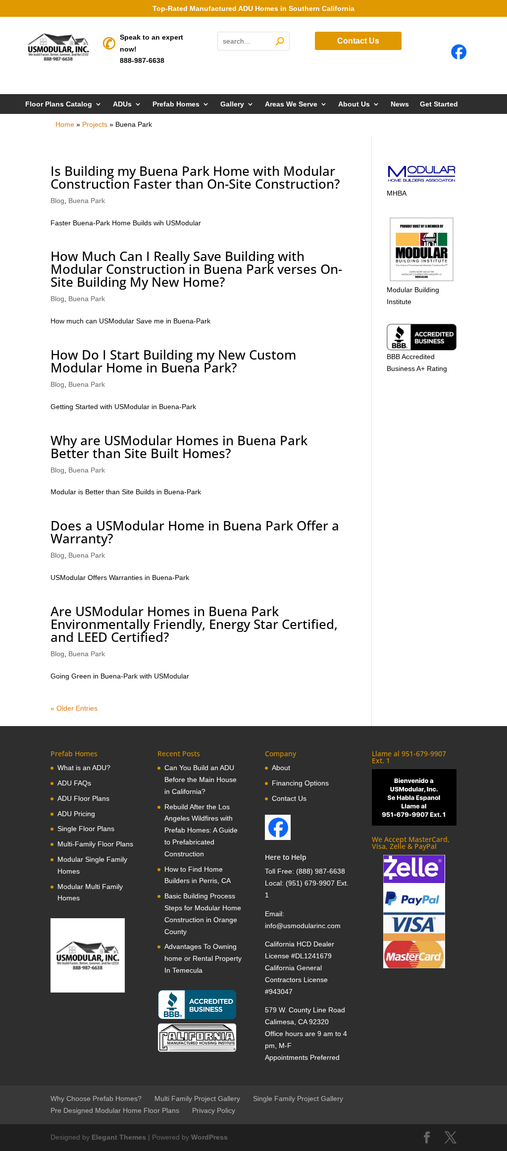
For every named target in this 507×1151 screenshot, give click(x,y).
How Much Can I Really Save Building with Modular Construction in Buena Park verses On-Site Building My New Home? (196, 269)
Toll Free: (280, 871)
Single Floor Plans (85, 829)
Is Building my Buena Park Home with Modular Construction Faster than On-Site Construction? (195, 177)
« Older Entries (74, 708)
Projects (94, 124)
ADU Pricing (76, 814)
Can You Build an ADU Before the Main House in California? (200, 779)
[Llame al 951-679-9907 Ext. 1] (414, 797)
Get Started (439, 104)
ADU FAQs (74, 783)
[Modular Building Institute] (421, 249)
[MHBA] (421, 181)
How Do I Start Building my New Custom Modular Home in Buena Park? (173, 361)
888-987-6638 (142, 60)
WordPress (209, 1137)
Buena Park (86, 201)
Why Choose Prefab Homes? (96, 1098)
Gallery (232, 104)
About (281, 768)
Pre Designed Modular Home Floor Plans (115, 1110)
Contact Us (358, 41)
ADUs (122, 104)
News (400, 104)
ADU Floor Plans (83, 798)
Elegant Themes (119, 1137)
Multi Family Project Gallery (197, 1098)
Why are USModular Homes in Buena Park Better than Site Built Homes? (179, 446)
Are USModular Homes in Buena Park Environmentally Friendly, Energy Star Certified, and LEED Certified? (194, 624)
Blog (57, 201)
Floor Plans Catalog (58, 104)
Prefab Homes (176, 104)
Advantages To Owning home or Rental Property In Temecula (203, 958)
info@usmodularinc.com (303, 926)
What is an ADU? (83, 768)
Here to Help (285, 857)
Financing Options (300, 783)
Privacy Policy (213, 1110)
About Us (354, 104)
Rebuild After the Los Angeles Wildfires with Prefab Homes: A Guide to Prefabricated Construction (201, 830)
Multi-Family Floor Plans (95, 844)
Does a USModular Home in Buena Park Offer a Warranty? (195, 532)
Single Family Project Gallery (298, 1098)
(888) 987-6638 (320, 871)
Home (64, 124)
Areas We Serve (291, 104)
